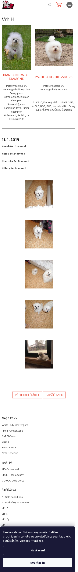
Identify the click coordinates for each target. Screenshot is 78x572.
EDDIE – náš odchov (13, 475)
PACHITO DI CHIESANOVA (54, 77)
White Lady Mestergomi (15, 425)
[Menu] (69, 5)
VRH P (5, 525)
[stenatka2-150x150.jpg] (39, 189)
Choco (5, 442)
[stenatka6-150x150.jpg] (39, 349)
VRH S (5, 508)
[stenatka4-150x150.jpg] (39, 269)
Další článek (54, 395)
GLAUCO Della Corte (13, 481)
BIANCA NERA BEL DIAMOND (16, 77)
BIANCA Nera (9, 447)
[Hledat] (49, 5)
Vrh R (5, 514)
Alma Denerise (10, 453)
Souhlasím (37, 563)
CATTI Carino (9, 436)
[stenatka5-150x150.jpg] (39, 309)
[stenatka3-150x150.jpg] (39, 229)
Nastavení (38, 550)
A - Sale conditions (12, 497)
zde (40, 541)
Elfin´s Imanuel (10, 469)
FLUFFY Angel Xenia (12, 431)
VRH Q (5, 519)
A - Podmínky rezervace (15, 503)
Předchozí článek (27, 395)
